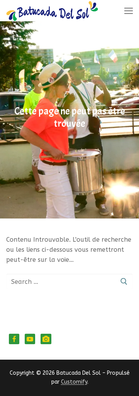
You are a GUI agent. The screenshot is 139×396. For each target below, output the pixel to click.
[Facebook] (14, 339)
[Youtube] (30, 339)
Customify (74, 382)
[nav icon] (128, 11)
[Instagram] (46, 339)
